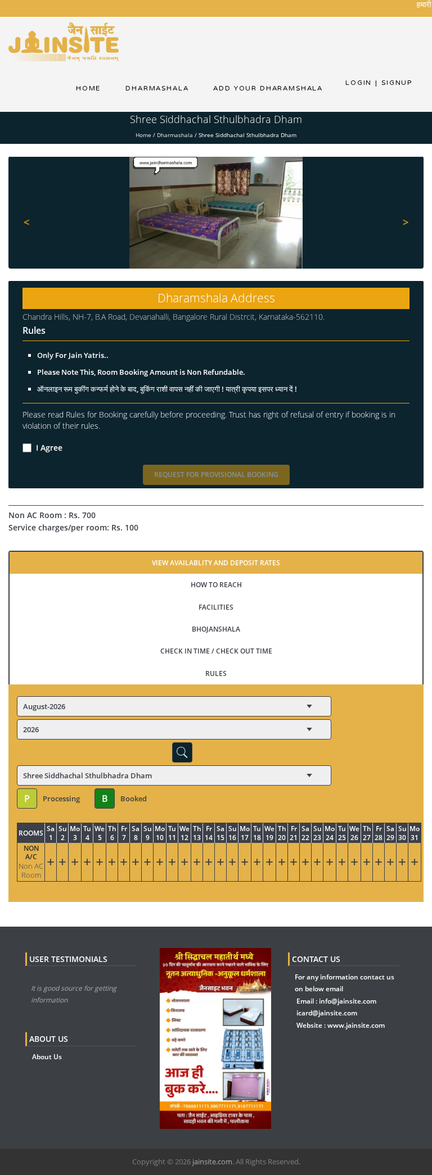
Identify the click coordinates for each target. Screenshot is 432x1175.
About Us (47, 1056)
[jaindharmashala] (63, 41)
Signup (393, 83)
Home (88, 88)
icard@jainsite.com (326, 1013)
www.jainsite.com (356, 1025)
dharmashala (156, 88)
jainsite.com (212, 1161)
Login (358, 83)
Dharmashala (175, 135)
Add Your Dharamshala (268, 88)
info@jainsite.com (347, 1001)
